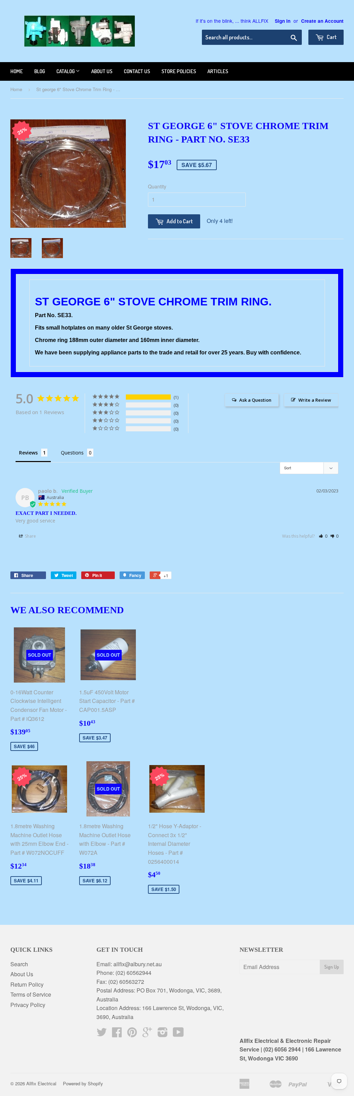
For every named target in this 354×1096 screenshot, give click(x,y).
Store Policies (178, 71)
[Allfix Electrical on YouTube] (178, 1034)
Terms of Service (30, 994)
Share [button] (30, 536)
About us (101, 71)
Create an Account (322, 21)
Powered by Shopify (83, 1083)
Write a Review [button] (314, 400)
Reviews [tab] (28, 452)
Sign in (282, 21)
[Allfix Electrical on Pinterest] (132, 1034)
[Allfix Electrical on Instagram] (162, 1034)
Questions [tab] (72, 452)
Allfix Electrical (41, 1083)
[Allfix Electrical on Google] (147, 1034)
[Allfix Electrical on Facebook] (117, 1034)
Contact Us (137, 71)
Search (19, 964)
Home (16, 71)
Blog (39, 71)
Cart (331, 36)
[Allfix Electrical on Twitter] (101, 1034)
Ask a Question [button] (255, 400)
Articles (217, 71)
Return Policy (27, 984)
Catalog (66, 71)
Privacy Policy (27, 1005)
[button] (323, 536)
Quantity (157, 186)
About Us (21, 974)
